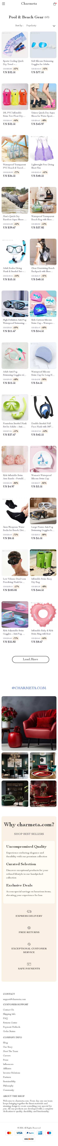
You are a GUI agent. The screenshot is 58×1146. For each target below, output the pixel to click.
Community (8, 1090)
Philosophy (8, 1086)
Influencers (8, 1064)
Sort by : (19, 26)
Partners (7, 1077)
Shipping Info (9, 1014)
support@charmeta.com (14, 999)
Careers (7, 1056)
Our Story (8, 1047)
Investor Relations (11, 1073)
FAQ (5, 1019)
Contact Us (8, 1010)
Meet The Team (10, 1051)
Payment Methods (11, 1027)
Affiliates (7, 1069)
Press (5, 1060)
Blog (5, 1043)
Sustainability (9, 1082)
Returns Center (10, 1023)
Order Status (9, 1031)
